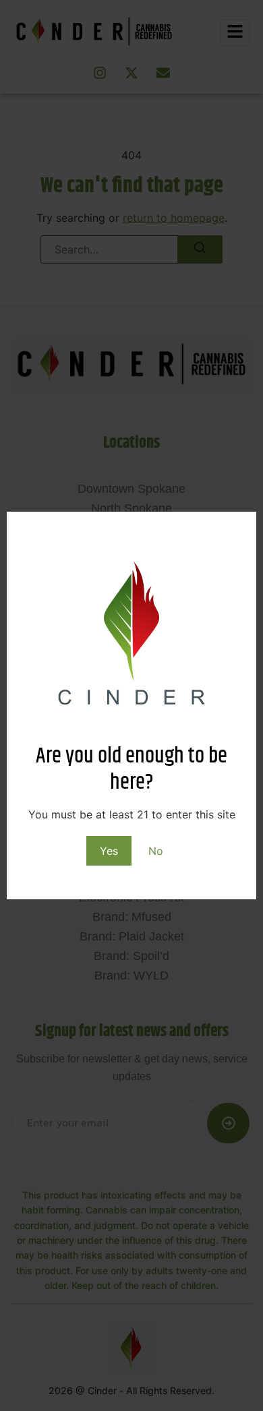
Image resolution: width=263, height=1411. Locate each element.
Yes (109, 851)
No (155, 851)
